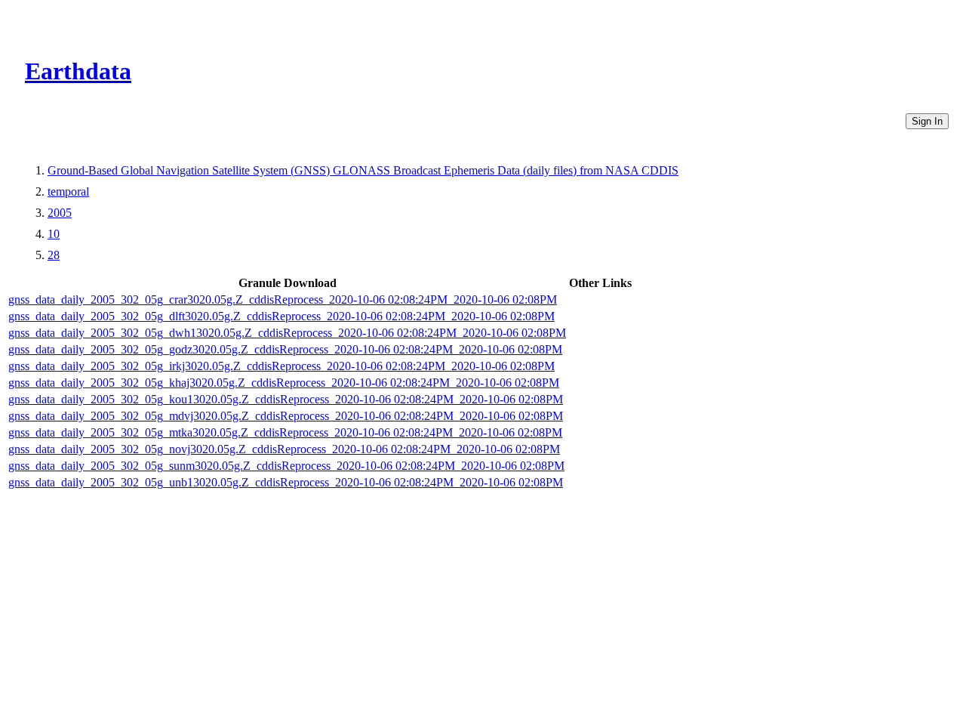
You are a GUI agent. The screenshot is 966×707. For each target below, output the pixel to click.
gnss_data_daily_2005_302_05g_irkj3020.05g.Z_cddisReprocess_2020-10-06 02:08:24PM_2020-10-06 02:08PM (281, 366)
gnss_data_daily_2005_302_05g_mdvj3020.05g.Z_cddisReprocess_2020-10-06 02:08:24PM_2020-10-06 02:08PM (285, 415)
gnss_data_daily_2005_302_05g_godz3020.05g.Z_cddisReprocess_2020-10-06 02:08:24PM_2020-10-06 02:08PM (285, 349)
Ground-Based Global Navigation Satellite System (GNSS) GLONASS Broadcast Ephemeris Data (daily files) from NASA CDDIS (363, 170)
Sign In (927, 121)
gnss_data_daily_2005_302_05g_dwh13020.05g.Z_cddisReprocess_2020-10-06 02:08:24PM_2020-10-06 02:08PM (287, 332)
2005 (60, 212)
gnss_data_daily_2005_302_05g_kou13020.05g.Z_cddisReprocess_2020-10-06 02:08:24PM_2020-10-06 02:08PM (285, 399)
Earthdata (78, 71)
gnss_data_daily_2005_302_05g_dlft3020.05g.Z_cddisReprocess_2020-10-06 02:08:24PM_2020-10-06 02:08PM (281, 316)
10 (54, 233)
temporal (68, 191)
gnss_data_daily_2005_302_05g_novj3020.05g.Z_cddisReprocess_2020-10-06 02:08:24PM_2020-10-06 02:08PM (284, 449)
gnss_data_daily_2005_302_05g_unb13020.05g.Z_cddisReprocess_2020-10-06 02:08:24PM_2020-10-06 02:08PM (285, 482)
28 (54, 255)
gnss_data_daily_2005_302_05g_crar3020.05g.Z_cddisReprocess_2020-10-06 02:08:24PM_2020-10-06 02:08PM (282, 299)
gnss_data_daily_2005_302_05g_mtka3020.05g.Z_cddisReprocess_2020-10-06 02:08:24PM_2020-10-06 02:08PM (285, 432)
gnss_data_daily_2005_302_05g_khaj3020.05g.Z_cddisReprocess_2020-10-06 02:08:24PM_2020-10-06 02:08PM (283, 382)
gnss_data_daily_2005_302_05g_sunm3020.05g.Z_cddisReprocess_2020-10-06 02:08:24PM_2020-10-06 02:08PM (286, 465)
